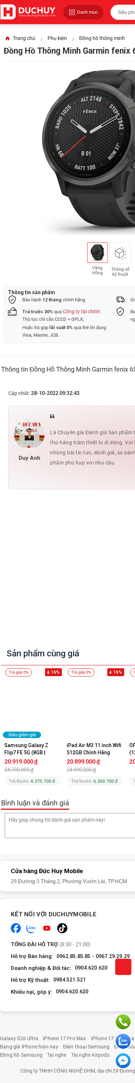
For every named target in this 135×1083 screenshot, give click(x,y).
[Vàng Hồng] (97, 252)
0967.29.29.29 (113, 956)
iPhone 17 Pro (107, 1038)
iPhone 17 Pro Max (64, 1038)
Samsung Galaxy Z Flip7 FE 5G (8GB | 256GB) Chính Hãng (27, 748)
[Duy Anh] (29, 434)
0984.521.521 (69, 980)
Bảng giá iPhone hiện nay (29, 1047)
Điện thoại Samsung (86, 1047)
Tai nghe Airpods (90, 1055)
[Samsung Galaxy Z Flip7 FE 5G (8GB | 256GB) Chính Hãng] (32, 707)
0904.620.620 (91, 968)
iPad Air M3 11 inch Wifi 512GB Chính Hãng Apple (94, 748)
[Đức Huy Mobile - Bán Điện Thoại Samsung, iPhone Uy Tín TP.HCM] (28, 12)
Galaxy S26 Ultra (19, 1038)
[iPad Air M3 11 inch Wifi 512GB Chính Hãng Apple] (95, 707)
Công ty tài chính (81, 311)
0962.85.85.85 (74, 956)
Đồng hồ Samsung (21, 1055)
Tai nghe (57, 1055)
